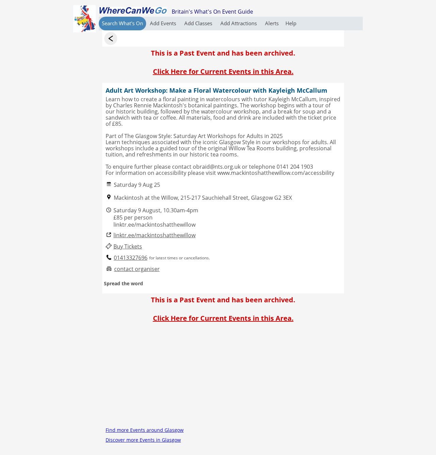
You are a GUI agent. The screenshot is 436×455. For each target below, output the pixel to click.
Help (290, 23)
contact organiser (137, 269)
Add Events (163, 23)
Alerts (272, 23)
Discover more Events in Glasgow (143, 440)
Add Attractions (239, 23)
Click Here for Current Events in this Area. (223, 71)
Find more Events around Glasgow (145, 430)
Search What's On (122, 23)
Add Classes (199, 23)
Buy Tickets (127, 246)
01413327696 (130, 257)
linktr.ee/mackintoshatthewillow (154, 235)
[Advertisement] (223, 377)
